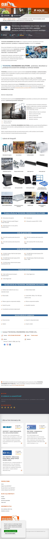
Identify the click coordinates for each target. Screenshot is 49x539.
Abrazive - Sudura (11, 18)
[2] (5, 407)
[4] (11, 407)
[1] (2, 407)
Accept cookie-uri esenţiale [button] (10, 531)
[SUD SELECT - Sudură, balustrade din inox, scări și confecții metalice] (7, 427)
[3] (8, 407)
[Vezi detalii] (21, 443)
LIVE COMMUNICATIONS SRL (39, 531)
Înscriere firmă (17, 15)
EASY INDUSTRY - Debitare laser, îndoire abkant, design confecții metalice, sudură (11, 458)
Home (4, 18)
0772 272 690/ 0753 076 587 (18, 385)
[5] (14, 407)
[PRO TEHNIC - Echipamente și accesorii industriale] (31, 427)
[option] (24, 11)
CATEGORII (6, 15)
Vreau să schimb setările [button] (10, 533)
